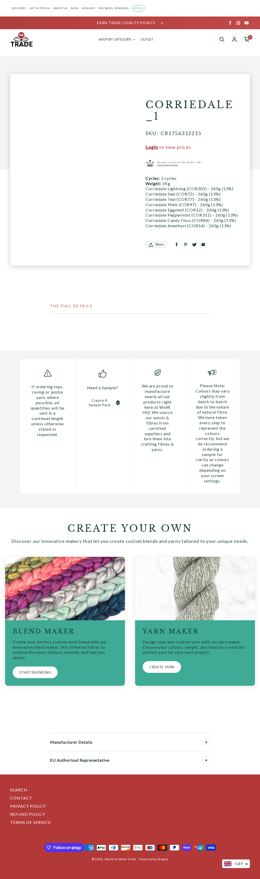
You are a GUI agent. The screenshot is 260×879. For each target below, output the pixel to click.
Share (159, 244)
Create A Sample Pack (100, 402)
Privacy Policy (28, 806)
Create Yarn (161, 667)
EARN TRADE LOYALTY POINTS (126, 23)
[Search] (222, 39)
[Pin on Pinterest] (185, 244)
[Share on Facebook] (176, 244)
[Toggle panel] (206, 742)
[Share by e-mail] (203, 244)
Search (18, 789)
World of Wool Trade (120, 859)
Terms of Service (30, 822)
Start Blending (35, 672)
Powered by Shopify (153, 859)
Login (151, 147)
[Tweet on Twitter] (194, 244)
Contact (21, 797)
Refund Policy (27, 814)
